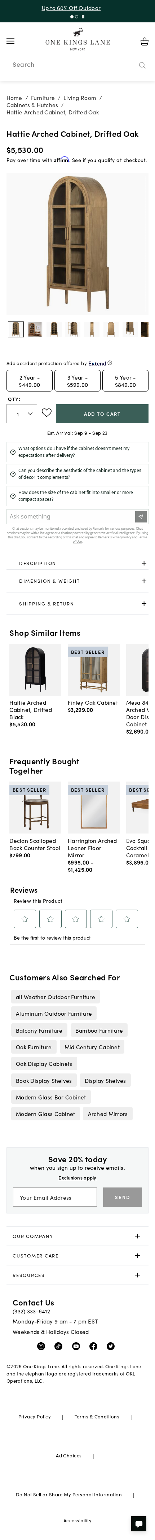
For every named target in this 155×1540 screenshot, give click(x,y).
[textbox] (21, 413)
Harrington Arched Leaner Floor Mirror (92, 847)
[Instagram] (42, 1346)
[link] (77, 563)
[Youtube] (77, 1346)
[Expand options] (144, 563)
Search (23, 64)
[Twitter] (112, 1346)
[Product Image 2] (54, 329)
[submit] (142, 65)
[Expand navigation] (16, 41)
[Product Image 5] (111, 329)
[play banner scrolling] (83, 16)
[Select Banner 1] (76, 16)
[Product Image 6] (130, 329)
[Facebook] (95, 1346)
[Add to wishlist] (47, 412)
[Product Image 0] (16, 329)
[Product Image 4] (92, 329)
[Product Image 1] (35, 329)
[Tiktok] (60, 1346)
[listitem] (55, 996)
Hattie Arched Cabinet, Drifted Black (30, 709)
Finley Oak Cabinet (93, 702)
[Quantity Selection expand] (31, 413)
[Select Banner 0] (72, 16)
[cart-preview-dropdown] (145, 41)
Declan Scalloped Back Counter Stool (34, 844)
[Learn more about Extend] (109, 362)
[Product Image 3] (73, 329)
